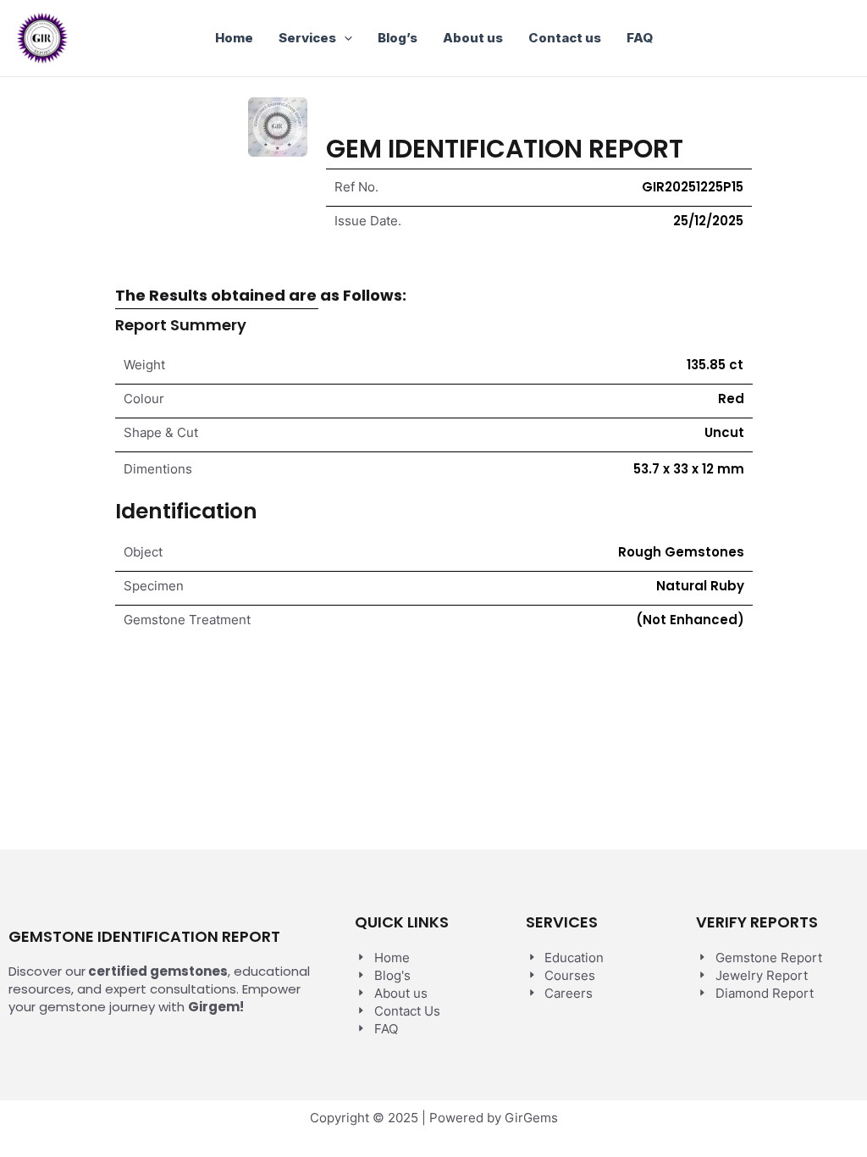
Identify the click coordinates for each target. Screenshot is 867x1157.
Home (234, 38)
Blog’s (397, 38)
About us (473, 38)
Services (307, 38)
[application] (344, 38)
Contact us (564, 38)
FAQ (640, 38)
